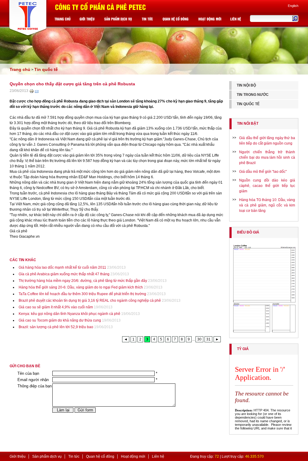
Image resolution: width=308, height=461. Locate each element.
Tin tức (73, 456)
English (293, 6)
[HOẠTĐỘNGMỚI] (210, 20)
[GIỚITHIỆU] (87, 20)
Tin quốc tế (46, 69)
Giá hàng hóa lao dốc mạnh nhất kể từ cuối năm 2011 (62, 267)
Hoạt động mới (133, 456)
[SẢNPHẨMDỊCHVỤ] (119, 20)
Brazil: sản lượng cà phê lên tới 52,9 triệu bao (56, 327)
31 (208, 339)
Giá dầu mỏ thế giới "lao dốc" (263, 171)
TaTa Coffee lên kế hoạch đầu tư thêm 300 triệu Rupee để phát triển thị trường (82, 294)
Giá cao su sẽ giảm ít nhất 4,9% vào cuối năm (56, 307)
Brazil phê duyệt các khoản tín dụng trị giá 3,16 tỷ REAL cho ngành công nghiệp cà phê (90, 300)
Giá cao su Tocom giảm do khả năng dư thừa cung (60, 320)
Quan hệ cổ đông (100, 456)
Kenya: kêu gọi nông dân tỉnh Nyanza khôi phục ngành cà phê (69, 314)
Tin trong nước (253, 95)
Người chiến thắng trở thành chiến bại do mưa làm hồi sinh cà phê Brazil (267, 157)
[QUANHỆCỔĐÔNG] (176, 20)
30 (199, 339)
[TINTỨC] (148, 20)
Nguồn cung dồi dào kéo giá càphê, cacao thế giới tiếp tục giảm (267, 185)
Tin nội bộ (246, 85)
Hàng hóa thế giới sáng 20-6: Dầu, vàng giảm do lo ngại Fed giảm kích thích (81, 287)
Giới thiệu (18, 456)
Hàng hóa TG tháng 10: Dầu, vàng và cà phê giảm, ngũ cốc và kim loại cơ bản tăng (267, 205)
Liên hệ (158, 456)
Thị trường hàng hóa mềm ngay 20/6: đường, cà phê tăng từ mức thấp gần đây (83, 281)
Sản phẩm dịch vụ (47, 456)
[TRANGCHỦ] (63, 20)
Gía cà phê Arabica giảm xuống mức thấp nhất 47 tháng (64, 274)
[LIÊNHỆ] (236, 20)
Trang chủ (20, 69)
